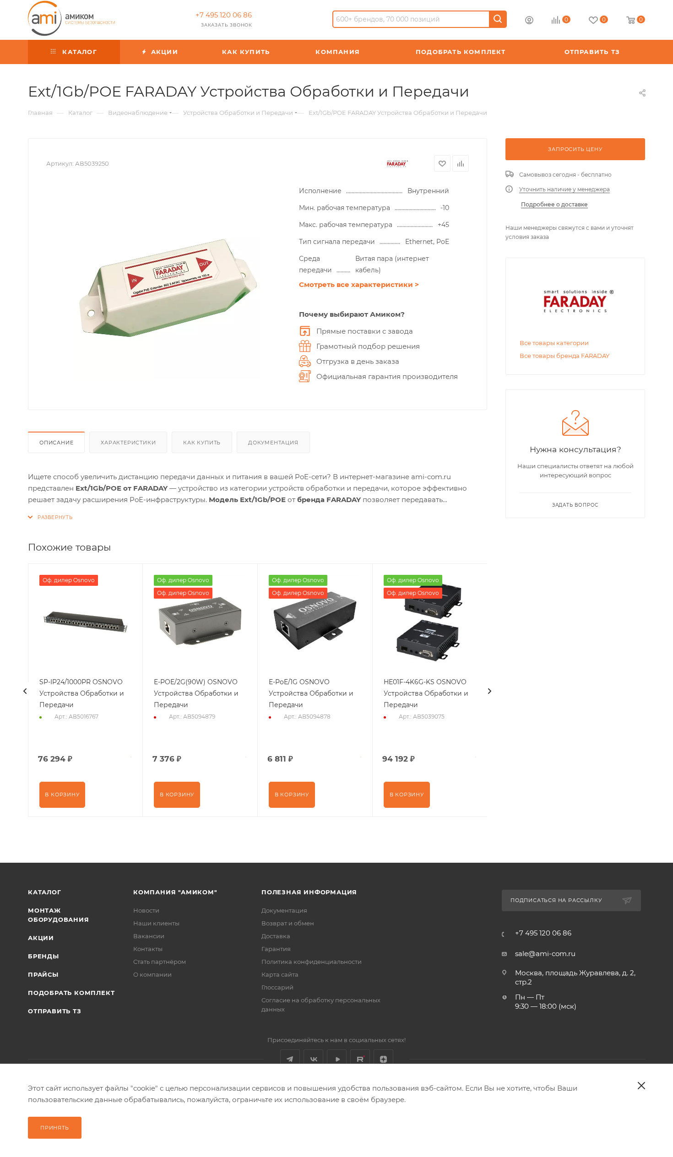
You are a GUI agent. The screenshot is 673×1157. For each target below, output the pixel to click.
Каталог (44, 892)
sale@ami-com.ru (545, 953)
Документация (273, 442)
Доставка (275, 936)
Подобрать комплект (71, 992)
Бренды (43, 956)
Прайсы (43, 974)
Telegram (290, 1059)
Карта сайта (280, 974)
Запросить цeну (575, 149)
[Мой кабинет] (529, 21)
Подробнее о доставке (554, 204)
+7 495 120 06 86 (223, 15)
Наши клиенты (156, 923)
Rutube (360, 1059)
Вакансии (148, 936)
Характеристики (128, 442)
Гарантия (276, 948)
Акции (41, 937)
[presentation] (25, 691)
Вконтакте (313, 1059)
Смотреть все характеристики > (359, 284)
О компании (152, 974)
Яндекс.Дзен (383, 1059)
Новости (146, 910)
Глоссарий (277, 987)
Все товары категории (554, 342)
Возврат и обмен (287, 923)
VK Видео (337, 1059)
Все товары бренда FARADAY (564, 355)
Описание (56, 442)
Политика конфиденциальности (311, 961)
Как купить (202, 442)
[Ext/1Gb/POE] (168, 288)
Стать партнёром (159, 961)
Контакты (148, 948)
